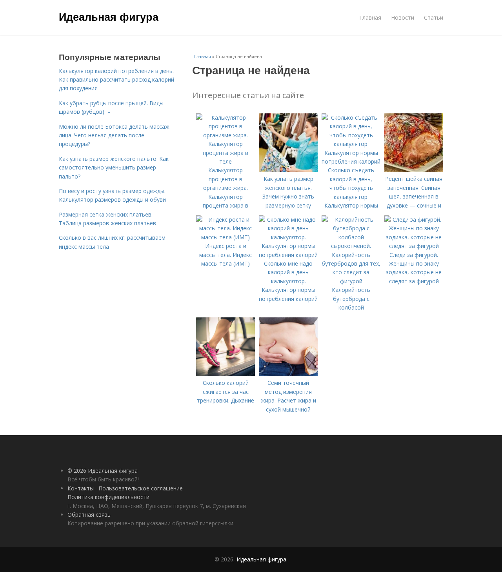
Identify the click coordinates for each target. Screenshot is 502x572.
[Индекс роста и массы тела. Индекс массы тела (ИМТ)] (225, 237)
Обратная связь (89, 514)
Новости (402, 17)
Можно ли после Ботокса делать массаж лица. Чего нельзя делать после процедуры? (114, 135)
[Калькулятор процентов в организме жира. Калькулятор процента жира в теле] (225, 161)
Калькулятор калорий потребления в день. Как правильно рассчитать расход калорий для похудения (116, 79)
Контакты (80, 488)
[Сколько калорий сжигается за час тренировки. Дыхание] (225, 374)
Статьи (433, 17)
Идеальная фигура (108, 16)
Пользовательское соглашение (140, 488)
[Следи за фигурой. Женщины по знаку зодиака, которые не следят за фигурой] (413, 246)
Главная (370, 17)
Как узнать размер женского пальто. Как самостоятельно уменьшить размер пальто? (114, 167)
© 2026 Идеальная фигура (102, 470)
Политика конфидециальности (108, 497)
